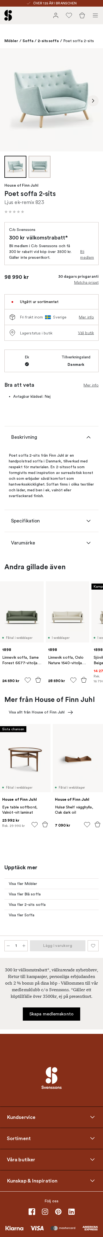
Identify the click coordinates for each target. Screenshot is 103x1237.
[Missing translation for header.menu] (95, 15)
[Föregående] (9, 100)
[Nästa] (93, 100)
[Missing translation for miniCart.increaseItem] (24, 945)
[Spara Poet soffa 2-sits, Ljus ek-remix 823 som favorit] (93, 945)
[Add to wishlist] (27, 680)
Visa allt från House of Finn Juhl (37, 712)
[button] (14, 211)
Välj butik (86, 332)
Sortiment (19, 1138)
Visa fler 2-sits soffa (27, 905)
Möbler (11, 41)
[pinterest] (58, 1211)
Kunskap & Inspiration (32, 1180)
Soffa (28, 41)
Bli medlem (87, 254)
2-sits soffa (48, 41)
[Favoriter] (69, 15)
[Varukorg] (82, 15)
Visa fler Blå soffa (25, 894)
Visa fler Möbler (23, 884)
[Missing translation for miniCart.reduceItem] (8, 945)
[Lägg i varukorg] (38, 680)
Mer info (86, 317)
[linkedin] (71, 1211)
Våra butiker (21, 1159)
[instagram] (45, 1211)
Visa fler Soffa (22, 915)
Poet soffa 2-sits (78, 41)
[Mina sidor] (55, 15)
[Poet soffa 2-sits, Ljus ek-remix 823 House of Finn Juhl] (51, 99)
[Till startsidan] (8, 15)
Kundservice (21, 1117)
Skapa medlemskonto (51, 1014)
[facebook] (32, 1211)
